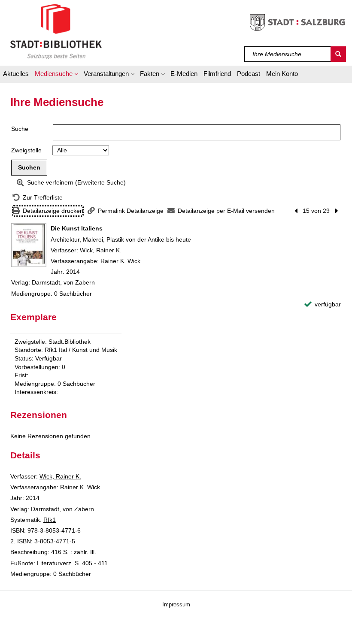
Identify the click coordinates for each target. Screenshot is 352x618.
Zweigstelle (26, 150)
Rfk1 (49, 519)
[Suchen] (338, 54)
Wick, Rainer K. (100, 250)
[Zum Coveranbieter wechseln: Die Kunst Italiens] (28, 245)
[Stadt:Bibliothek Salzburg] (56, 31)
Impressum (176, 604)
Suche (19, 128)
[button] (56, 75)
